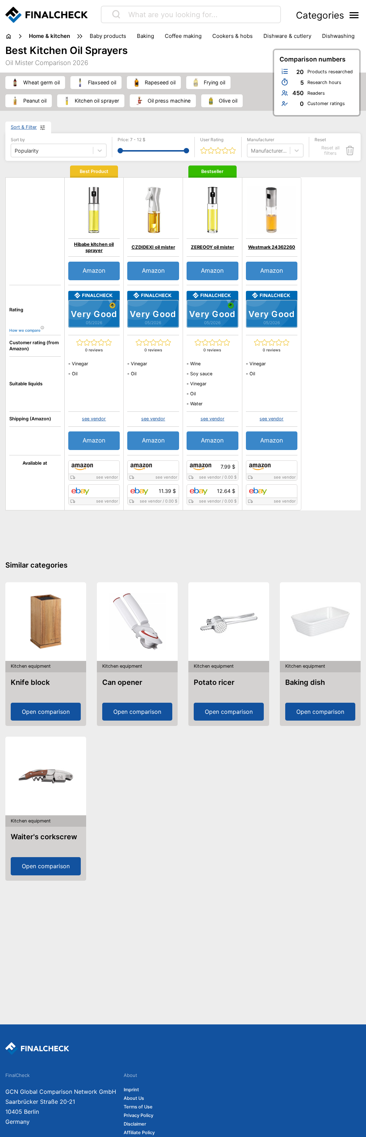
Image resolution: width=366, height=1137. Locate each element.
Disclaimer (135, 1124)
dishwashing (338, 36)
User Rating (211, 139)
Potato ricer (214, 682)
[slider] (120, 150)
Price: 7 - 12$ (131, 139)
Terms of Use (138, 1106)
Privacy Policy (138, 1115)
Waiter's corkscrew (44, 836)
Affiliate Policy (139, 1132)
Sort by (18, 139)
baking (145, 36)
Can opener (122, 682)
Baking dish (305, 682)
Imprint (131, 1089)
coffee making (183, 36)
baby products (108, 36)
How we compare (24, 330)
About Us (134, 1098)
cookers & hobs (232, 36)
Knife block (30, 682)
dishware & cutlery (287, 36)
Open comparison (46, 711)
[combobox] (251, 151)
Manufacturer (260, 139)
